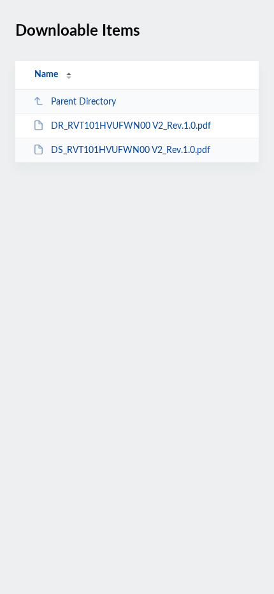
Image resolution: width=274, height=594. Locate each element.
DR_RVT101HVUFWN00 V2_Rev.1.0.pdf (131, 126)
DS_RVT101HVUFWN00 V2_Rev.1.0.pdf (130, 150)
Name (46, 74)
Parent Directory (83, 102)
